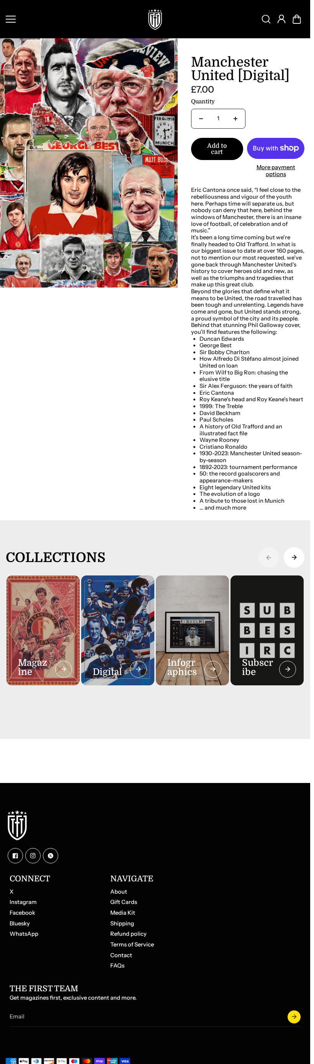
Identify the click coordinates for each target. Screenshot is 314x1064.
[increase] (235, 118)
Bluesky (20, 923)
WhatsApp (24, 934)
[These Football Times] (155, 19)
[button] (296, 19)
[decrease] (201, 118)
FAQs (117, 966)
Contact (121, 955)
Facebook (22, 913)
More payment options (276, 171)
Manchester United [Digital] (240, 69)
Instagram (23, 902)
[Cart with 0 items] (296, 19)
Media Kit (122, 913)
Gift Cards (123, 902)
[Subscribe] (294, 1016)
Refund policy (128, 934)
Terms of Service (132, 944)
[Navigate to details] (63, 669)
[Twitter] (50, 855)
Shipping (122, 923)
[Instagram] (33, 855)
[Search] (266, 19)
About (118, 892)
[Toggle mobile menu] (71, 19)
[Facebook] (15, 855)
